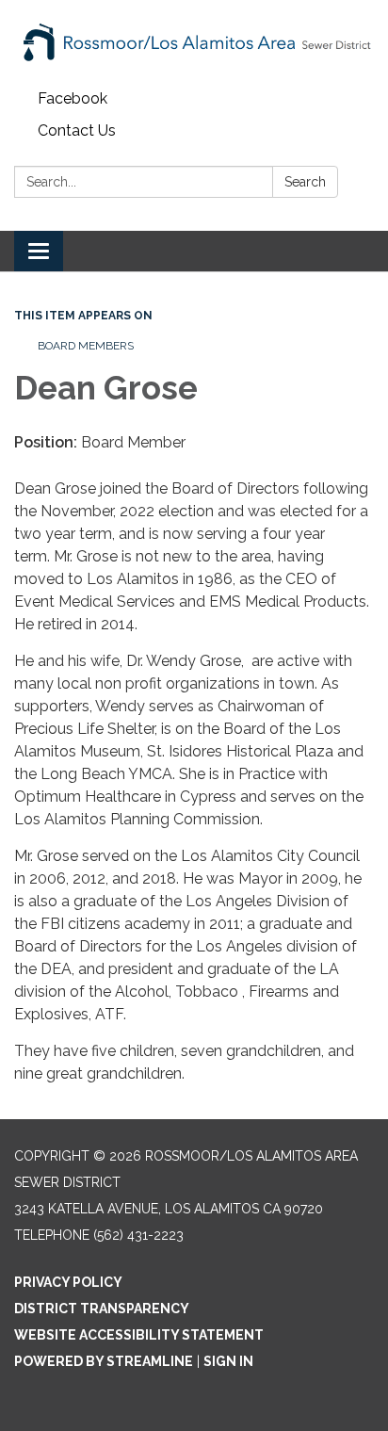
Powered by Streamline (103, 1361)
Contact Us (77, 130)
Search (305, 181)
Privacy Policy (68, 1282)
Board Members (86, 345)
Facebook (72, 98)
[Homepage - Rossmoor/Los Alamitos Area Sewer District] (194, 41)
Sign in (228, 1361)
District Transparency (101, 1308)
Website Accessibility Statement (139, 1334)
